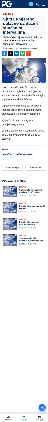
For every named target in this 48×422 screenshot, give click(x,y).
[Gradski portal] (7, 4)
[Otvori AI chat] (42, 407)
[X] (10, 53)
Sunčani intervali (23, 154)
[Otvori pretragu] (37, 4)
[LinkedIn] (16, 53)
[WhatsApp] (22, 53)
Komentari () (12, 168)
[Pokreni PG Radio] (31, 4)
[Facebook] (4, 53)
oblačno (7, 154)
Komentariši (35, 168)
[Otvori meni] (43, 4)
